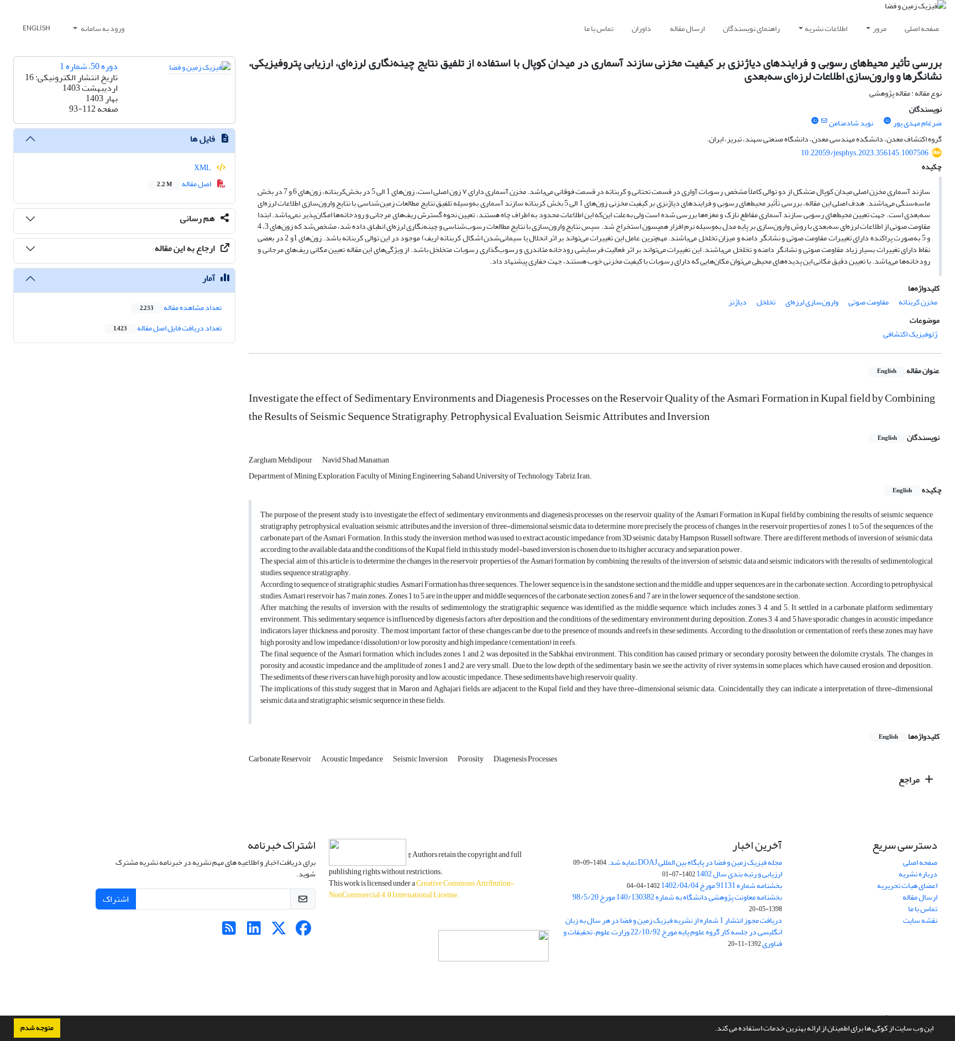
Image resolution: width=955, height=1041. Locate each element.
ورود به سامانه (102, 28)
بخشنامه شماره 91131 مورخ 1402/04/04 (721, 885)
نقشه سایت (920, 920)
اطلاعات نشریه (826, 28)
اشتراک (116, 899)
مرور (879, 28)
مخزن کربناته (918, 302)
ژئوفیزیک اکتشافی (910, 334)
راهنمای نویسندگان (751, 28)
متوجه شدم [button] (37, 1027)
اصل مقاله (184, 183)
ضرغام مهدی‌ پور (917, 122)
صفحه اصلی (922, 28)
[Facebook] (304, 931)
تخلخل (766, 302)
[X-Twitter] (279, 931)
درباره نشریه (918, 873)
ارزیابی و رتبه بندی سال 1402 (739, 873)
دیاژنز (737, 302)
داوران (641, 28)
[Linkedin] (254, 931)
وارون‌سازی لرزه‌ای (811, 302)
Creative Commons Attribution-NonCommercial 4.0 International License (422, 889)
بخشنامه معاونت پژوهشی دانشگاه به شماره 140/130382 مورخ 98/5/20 (677, 897)
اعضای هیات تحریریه (907, 885)
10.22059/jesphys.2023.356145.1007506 (864, 152)
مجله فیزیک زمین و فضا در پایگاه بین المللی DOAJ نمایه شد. (694, 862)
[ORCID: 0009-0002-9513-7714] (887, 121)
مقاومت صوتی (868, 302)
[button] (711, 1029)
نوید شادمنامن (851, 122)
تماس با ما (598, 28)
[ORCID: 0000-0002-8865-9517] (814, 121)
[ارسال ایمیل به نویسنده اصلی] (823, 121)
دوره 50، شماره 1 (89, 66)
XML (203, 167)
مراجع (910, 779)
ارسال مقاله (687, 28)
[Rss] (229, 931)
